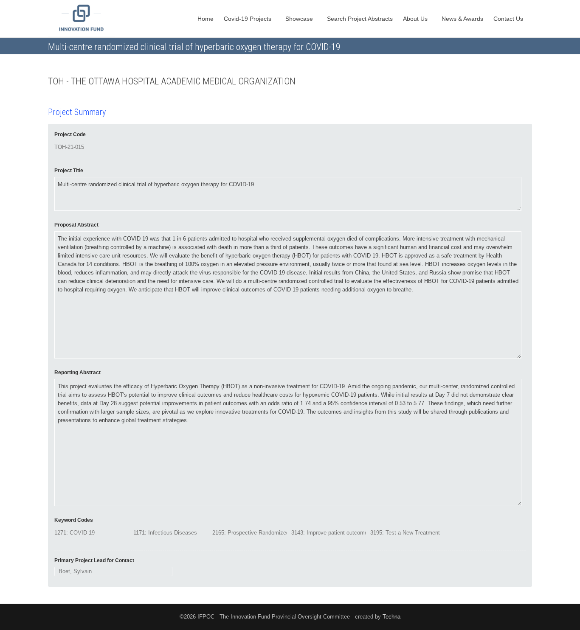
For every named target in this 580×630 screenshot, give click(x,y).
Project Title (68, 171)
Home (205, 18)
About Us (416, 18)
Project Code (70, 134)
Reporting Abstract (77, 372)
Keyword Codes (73, 520)
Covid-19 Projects (248, 18)
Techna (391, 616)
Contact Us (509, 18)
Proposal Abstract (76, 225)
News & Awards (462, 18)
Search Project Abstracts (360, 18)
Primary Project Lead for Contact (94, 560)
